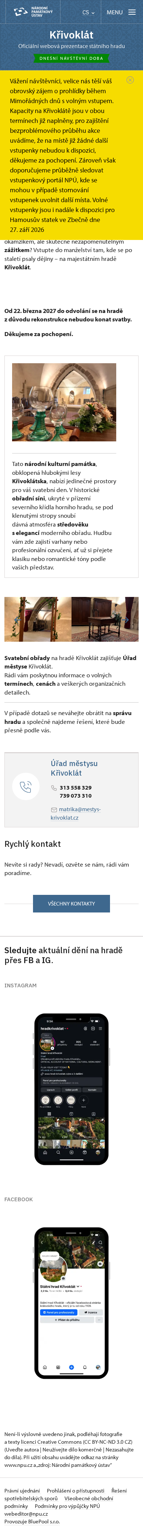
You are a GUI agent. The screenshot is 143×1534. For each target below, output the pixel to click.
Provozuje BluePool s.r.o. (32, 1521)
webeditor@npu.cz (26, 1513)
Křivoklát (72, 34)
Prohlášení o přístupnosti (76, 1490)
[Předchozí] (18, 620)
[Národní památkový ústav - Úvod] (33, 12)
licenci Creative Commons (51, 1441)
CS (86, 12)
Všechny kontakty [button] (71, 903)
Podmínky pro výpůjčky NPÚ (67, 1505)
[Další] (125, 620)
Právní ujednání (22, 1490)
